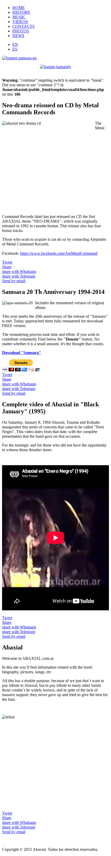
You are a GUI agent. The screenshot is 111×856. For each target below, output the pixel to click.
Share (6, 267)
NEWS (18, 35)
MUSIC (19, 17)
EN (15, 44)
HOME (18, 7)
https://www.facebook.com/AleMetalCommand (58, 253)
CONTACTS (23, 26)
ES (14, 49)
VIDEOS (20, 21)
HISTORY (21, 12)
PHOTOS (20, 31)
